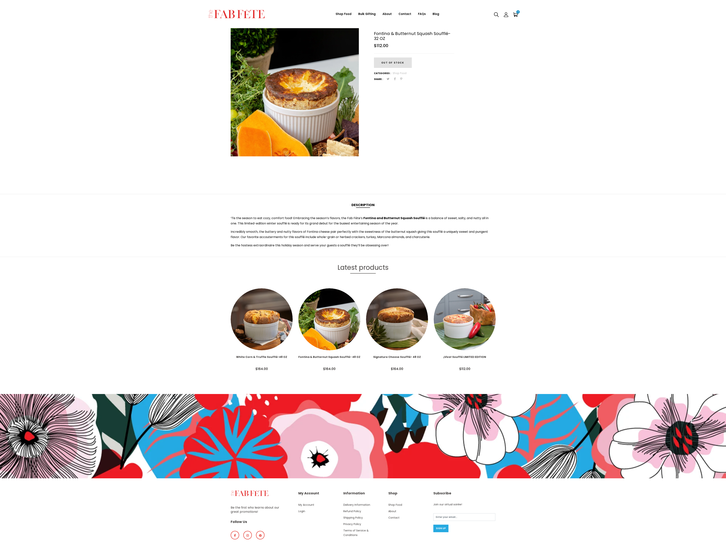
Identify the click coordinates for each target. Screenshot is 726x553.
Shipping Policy (353, 518)
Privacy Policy (352, 524)
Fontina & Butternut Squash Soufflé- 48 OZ (329, 357)
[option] (295, 92)
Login (301, 511)
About (387, 14)
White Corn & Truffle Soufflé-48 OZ (261, 357)
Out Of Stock (392, 62)
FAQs (422, 14)
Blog (436, 14)
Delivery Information (356, 505)
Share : (378, 79)
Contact (405, 14)
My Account (306, 505)
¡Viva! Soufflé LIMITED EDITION (464, 357)
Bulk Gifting (367, 14)
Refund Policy (352, 511)
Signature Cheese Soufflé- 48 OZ (397, 357)
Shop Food (343, 14)
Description (363, 204)
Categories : (382, 73)
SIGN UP (441, 528)
